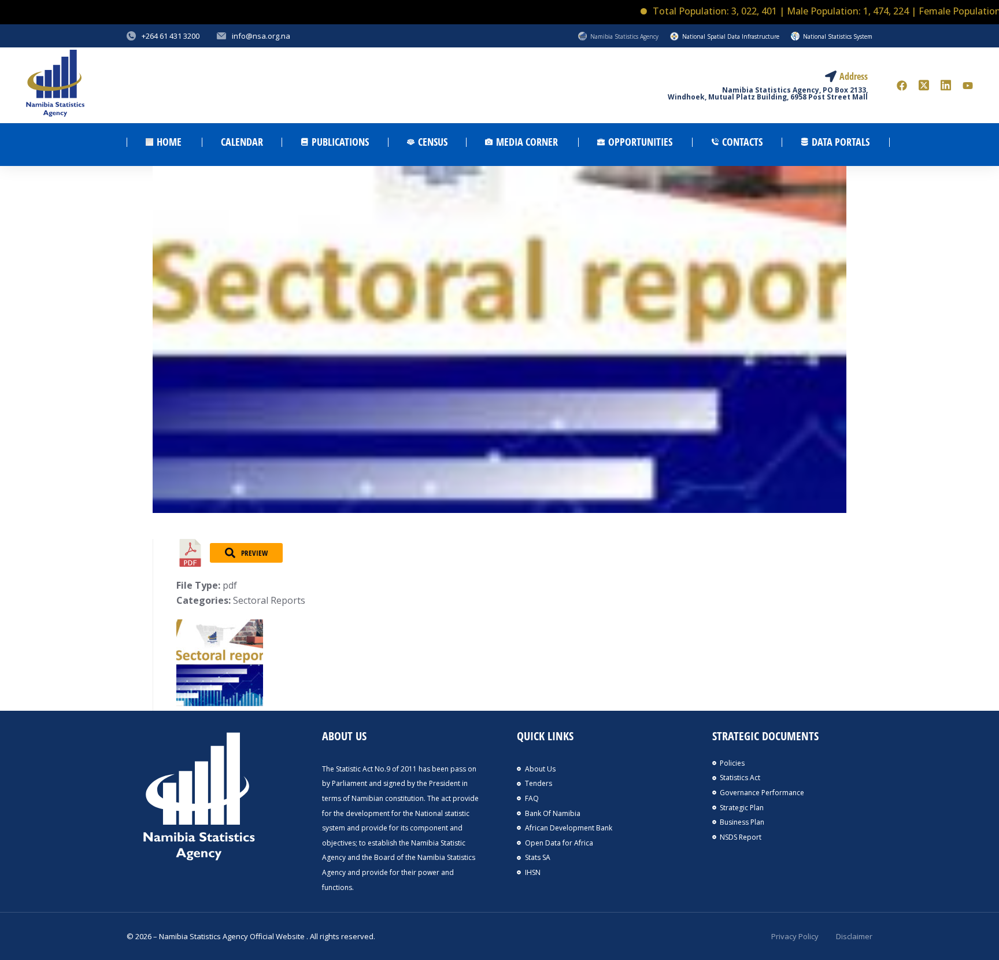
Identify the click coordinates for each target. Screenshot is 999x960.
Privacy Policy (795, 936)
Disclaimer (854, 936)
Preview (254, 553)
